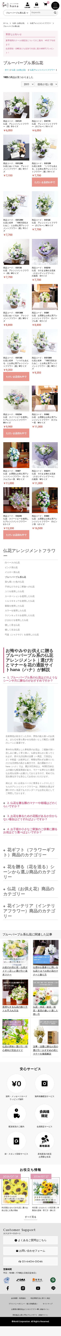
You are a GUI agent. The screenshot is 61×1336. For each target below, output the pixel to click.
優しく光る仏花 (12, 629)
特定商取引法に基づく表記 (40, 1298)
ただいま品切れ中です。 (44, 184)
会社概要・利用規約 (18, 1298)
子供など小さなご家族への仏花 (19, 586)
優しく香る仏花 (12, 625)
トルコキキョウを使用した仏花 (19, 601)
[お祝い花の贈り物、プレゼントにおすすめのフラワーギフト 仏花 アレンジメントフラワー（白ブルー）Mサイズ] (30, 709)
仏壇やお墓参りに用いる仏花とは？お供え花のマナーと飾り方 (45, 971)
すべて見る (30, 1217)
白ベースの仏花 (12, 562)
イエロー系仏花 (12, 572)
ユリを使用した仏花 (14, 591)
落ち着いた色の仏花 (14, 582)
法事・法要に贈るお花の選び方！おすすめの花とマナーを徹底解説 (45, 1050)
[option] (15, 1193)
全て (7, 70)
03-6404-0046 (32, 1261)
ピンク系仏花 (11, 567)
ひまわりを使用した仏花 (16, 620)
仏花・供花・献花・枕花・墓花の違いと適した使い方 (45, 1011)
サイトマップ (48, 1304)
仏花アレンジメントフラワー (42, 70)
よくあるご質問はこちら (32, 1240)
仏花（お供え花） (19, 70)
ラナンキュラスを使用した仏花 (19, 615)
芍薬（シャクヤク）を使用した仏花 (22, 634)
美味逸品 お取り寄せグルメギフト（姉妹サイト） (31, 1315)
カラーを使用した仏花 (15, 610)
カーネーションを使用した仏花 (19, 596)
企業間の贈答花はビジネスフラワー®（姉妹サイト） (30, 1309)
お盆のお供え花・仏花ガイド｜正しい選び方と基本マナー (14, 971)
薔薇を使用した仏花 (14, 606)
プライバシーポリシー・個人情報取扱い (23, 1304)
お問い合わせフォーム (32, 1250)
